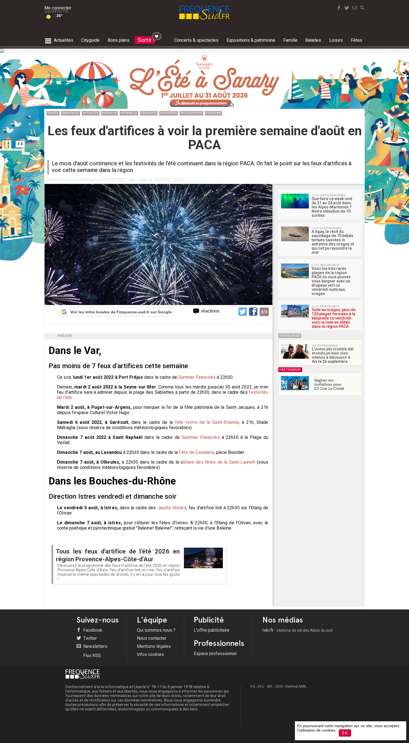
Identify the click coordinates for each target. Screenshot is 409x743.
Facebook (92, 630)
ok (345, 733)
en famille (129, 112)
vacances (148, 112)
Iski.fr (297, 630)
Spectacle (70, 112)
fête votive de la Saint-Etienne (207, 422)
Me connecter (58, 8)
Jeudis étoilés (171, 507)
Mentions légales (154, 646)
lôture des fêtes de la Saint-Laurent (220, 462)
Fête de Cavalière (196, 452)
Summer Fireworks (197, 377)
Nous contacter (151, 638)
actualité (90, 112)
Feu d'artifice (191, 112)
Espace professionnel (215, 653)
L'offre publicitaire (211, 630)
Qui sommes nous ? (156, 630)
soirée (53, 112)
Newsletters (94, 646)
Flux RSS (91, 655)
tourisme (213, 112)
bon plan (109, 112)
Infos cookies (150, 654)
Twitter (89, 638)
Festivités (168, 112)
